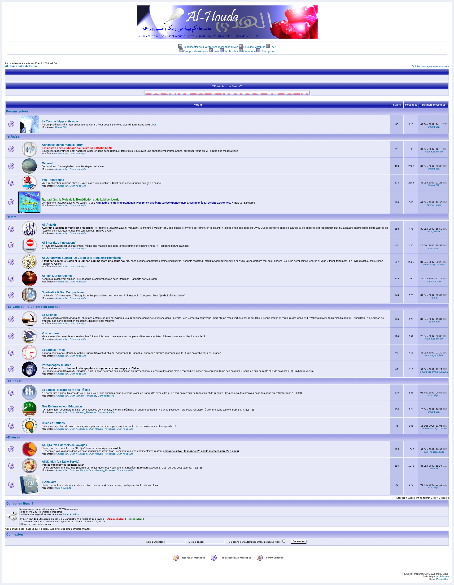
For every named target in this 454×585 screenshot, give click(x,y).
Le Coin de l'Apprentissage (60, 121)
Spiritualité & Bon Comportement (64, 292)
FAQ (273, 46)
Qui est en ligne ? (20, 503)
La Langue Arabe (53, 350)
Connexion (249, 51)
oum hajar (434, 321)
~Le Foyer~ (15, 381)
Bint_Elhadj (434, 231)
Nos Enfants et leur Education (62, 406)
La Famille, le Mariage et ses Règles (66, 390)
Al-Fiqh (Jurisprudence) (58, 275)
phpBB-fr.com (442, 576)
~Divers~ (13, 437)
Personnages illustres (56, 365)
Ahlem (434, 297)
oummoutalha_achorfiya (434, 428)
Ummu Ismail (434, 205)
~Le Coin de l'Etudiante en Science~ (34, 306)
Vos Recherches (53, 180)
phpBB (417, 573)
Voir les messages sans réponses (430, 66)
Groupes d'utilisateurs (195, 51)
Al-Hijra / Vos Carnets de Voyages (64, 445)
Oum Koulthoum (434, 151)
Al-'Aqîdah (49, 224)
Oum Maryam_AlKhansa (83, 395)
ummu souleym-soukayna (434, 372)
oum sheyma (434, 281)
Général (47, 163)
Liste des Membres (254, 46)
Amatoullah (62, 153)
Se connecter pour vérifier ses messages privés (210, 46)
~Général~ (14, 137)
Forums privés (17, 111)
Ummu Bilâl (61, 127)
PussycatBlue (442, 579)
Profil (216, 51)
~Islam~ (12, 217)
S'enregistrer (268, 51)
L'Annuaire (49, 482)
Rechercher (231, 51)
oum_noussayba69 (434, 452)
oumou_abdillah (434, 355)
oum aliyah (434, 395)
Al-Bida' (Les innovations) (59, 242)
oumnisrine (434, 248)
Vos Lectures (51, 333)
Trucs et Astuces (53, 423)
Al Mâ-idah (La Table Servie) (60, 461)
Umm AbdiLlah (71, 514)
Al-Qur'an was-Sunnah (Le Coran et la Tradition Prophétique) (82, 257)
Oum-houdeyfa (78, 153)
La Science (49, 315)
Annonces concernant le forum (62, 145)
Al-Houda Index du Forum (21, 66)
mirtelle (434, 468)
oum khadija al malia (434, 264)
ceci (153, 124)
